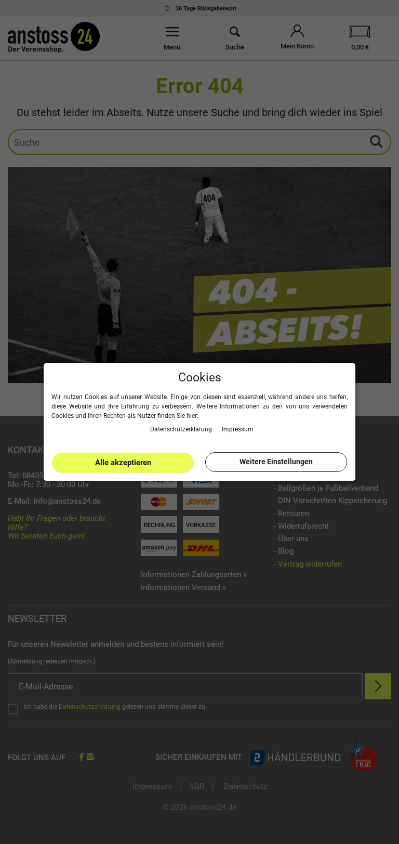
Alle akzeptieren (123, 462)
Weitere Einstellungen (276, 461)
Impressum (238, 428)
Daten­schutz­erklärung (182, 428)
